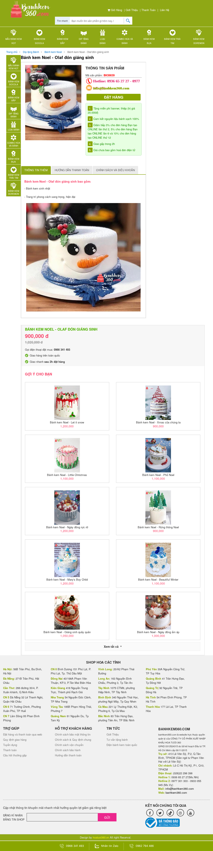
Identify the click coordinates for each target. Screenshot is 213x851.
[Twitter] (160, 812)
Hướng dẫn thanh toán (68, 755)
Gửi (107, 817)
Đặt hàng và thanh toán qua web (22, 734)
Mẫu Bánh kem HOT (13, 41)
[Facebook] (150, 812)
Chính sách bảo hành (67, 750)
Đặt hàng (113, 97)
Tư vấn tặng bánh (117, 740)
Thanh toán (148, 10)
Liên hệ (164, 10)
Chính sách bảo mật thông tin (72, 734)
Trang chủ (11, 52)
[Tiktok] (170, 812)
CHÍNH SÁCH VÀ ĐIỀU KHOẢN (115, 170)
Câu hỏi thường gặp (15, 755)
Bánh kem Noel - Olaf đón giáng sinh (88, 52)
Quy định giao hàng (14, 740)
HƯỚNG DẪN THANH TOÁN (72, 170)
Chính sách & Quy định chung (73, 740)
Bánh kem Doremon (198, 41)
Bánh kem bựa (149, 41)
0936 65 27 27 (118, 81)
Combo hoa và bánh (124, 41)
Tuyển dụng (10, 745)
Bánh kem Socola (39, 41)
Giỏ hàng (116, 10)
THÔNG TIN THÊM (36, 170)
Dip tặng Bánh (84, 41)
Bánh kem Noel (53, 52)
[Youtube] (190, 812)
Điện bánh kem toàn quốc (121, 745)
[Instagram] (180, 812)
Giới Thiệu (132, 10)
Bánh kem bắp (62, 41)
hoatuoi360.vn (101, 837)
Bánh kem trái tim (172, 41)
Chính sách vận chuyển (69, 745)
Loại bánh (102, 41)
